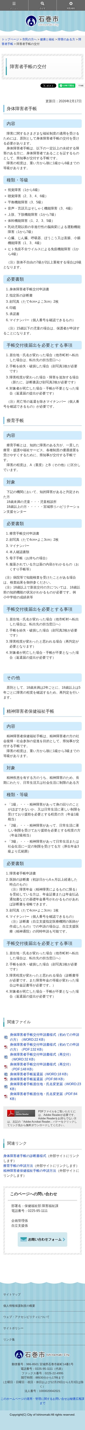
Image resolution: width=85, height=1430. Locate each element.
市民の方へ (29, 39)
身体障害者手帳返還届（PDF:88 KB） (38, 1079)
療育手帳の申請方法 (18, 1165)
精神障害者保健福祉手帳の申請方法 (29, 1170)
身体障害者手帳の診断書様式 (24, 1156)
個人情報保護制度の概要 (19, 1305)
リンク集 (9, 1339)
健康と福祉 (47, 39)
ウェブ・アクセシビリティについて (26, 1316)
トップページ (10, 39)
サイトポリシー (13, 1328)
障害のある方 (66, 39)
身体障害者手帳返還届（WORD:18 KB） (40, 1074)
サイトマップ (12, 1294)
